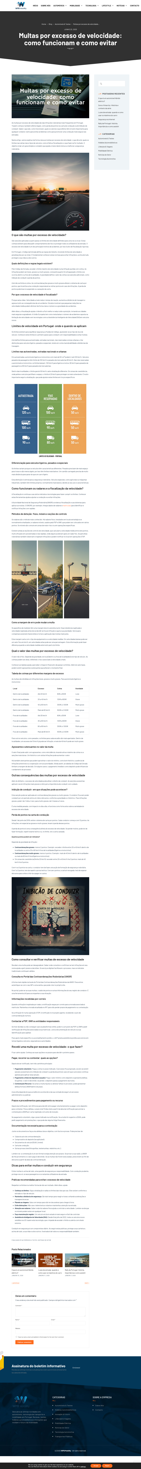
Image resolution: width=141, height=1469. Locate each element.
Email (53, 1320)
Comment (18, 1305)
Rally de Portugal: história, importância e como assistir (108, 124)
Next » (87, 1283)
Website (17, 1328)
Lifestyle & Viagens (105, 147)
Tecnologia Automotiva (107, 159)
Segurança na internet (106, 119)
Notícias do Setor (44, 1240)
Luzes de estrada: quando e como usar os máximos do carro (110, 113)
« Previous (15, 1283)
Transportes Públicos (63, 1436)
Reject (107, 1466)
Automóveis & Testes (29, 1240)
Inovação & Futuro (62, 1414)
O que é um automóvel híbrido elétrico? (109, 99)
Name (17, 1320)
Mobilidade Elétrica (105, 151)
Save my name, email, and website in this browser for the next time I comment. (41, 1337)
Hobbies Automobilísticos (107, 143)
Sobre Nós (99, 1405)
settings (83, 1467)
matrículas (67, 505)
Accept (96, 1466)
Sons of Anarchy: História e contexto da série (108, 106)
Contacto (99, 1410)
